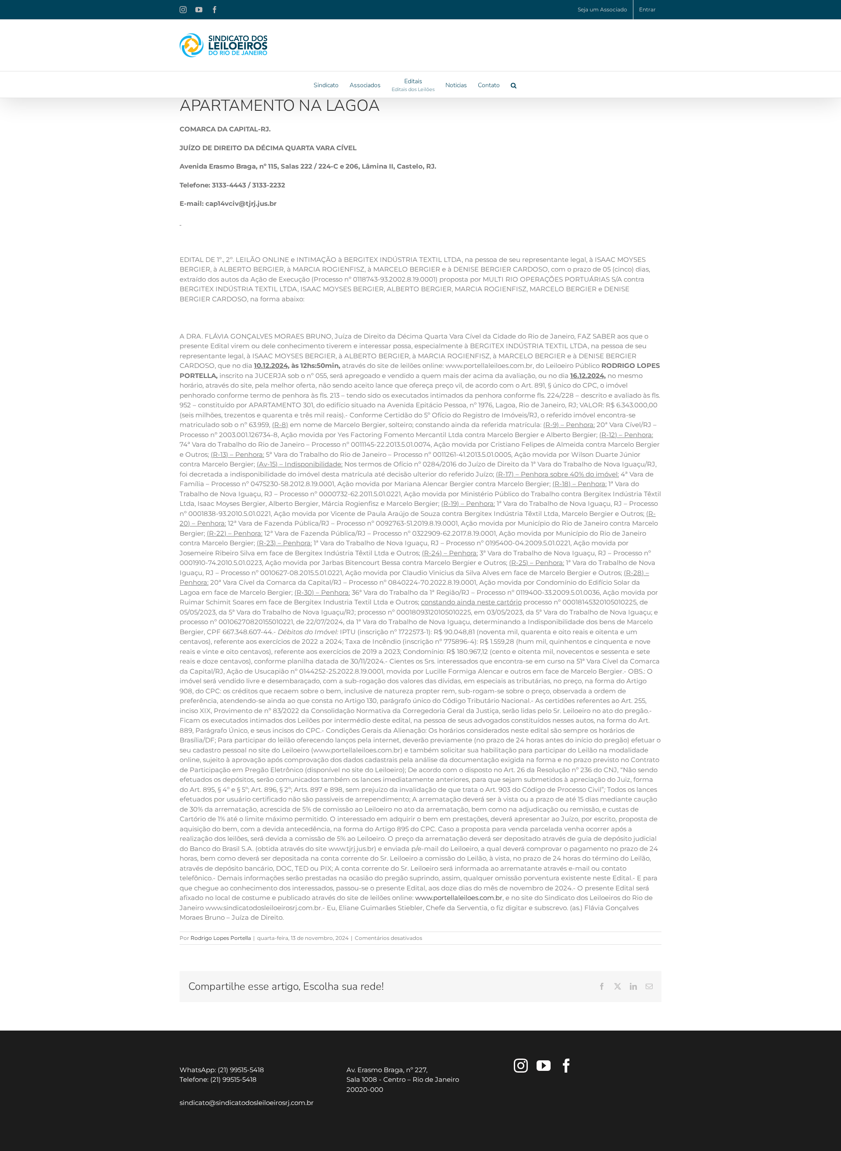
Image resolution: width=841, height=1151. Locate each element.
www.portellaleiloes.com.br (458, 897)
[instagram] (521, 1066)
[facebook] (566, 1066)
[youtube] (544, 1066)
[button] (513, 84)
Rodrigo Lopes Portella (221, 938)
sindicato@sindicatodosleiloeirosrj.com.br (247, 1102)
